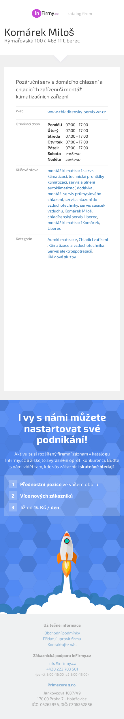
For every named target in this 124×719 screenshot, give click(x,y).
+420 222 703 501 (62, 668)
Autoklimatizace (62, 239)
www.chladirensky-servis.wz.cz (77, 111)
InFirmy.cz (45, 13)
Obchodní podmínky (62, 632)
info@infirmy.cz (62, 663)
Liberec (54, 228)
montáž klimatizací (65, 170)
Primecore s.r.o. (62, 684)
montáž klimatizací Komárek (73, 222)
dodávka (85, 187)
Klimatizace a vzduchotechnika (76, 245)
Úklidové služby (62, 256)
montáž (54, 193)
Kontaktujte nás (62, 644)
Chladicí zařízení (93, 239)
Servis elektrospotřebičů (70, 251)
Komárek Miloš (78, 210)
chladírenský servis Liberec (72, 216)
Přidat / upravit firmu (62, 638)
